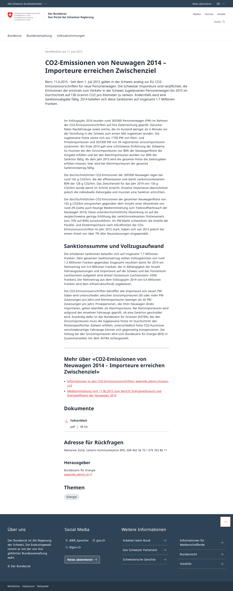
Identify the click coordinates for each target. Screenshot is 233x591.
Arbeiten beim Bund (136, 540)
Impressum (28, 586)
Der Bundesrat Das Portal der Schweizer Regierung (71, 15)
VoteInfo (185, 564)
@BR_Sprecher (79, 540)
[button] (14, 35)
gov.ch (100, 540)
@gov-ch (75, 547)
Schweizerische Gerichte (139, 559)
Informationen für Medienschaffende (192, 542)
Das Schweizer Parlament (140, 550)
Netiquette (43, 586)
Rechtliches (14, 586)
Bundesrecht (188, 554)
